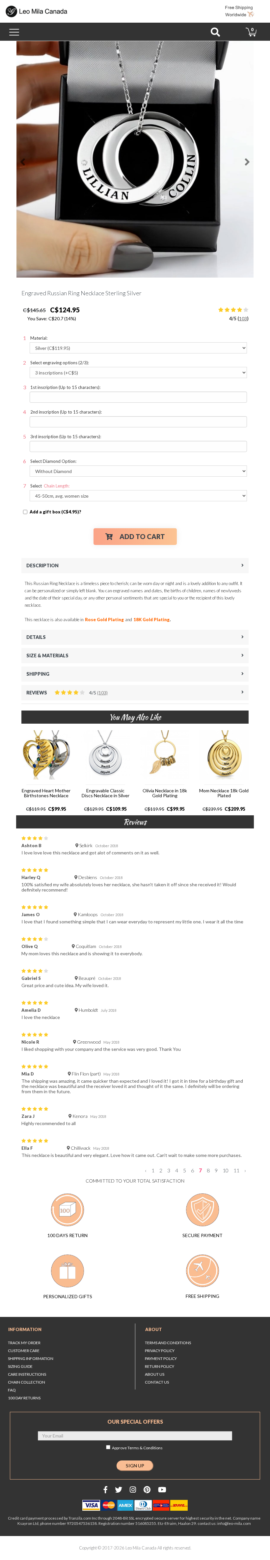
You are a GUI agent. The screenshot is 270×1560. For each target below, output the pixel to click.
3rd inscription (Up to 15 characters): (65, 436)
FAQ (12, 1390)
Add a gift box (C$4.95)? (55, 511)
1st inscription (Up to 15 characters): (65, 387)
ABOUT (153, 1329)
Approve (137, 1447)
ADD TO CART (142, 536)
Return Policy (159, 1366)
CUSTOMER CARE (24, 1350)
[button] (28, 159)
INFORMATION (24, 1329)
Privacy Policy (160, 1350)
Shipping (37, 674)
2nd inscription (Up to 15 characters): (66, 412)
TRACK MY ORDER (24, 1342)
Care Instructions (27, 1374)
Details (36, 637)
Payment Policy (161, 1358)
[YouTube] (162, 1489)
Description (42, 565)
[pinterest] (147, 1489)
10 (226, 1170)
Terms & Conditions (145, 1447)
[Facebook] (105, 1489)
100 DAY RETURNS (24, 1397)
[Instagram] (133, 1489)
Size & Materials (47, 655)
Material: (38, 338)
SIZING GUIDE (20, 1366)
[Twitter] (118, 1489)
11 (236, 1170)
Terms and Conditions (168, 1342)
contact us (157, 1382)
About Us (154, 1374)
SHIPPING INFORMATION (30, 1358)
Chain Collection (26, 1382)
